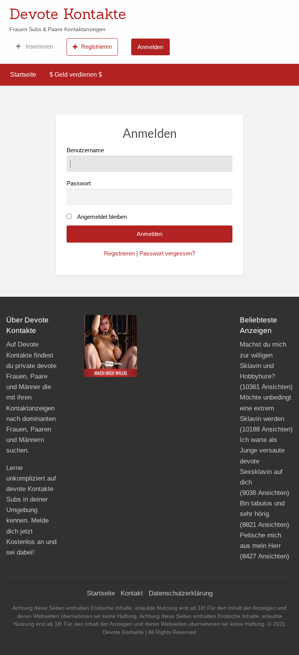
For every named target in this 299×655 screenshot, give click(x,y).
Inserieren (38, 46)
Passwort (79, 183)
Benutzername (85, 150)
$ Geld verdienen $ (75, 74)
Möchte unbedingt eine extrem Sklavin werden (265, 408)
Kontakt (132, 593)
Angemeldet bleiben (102, 217)
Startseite (23, 74)
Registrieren (96, 46)
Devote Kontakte (67, 13)
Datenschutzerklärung (181, 593)
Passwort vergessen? (167, 253)
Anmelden (150, 47)
